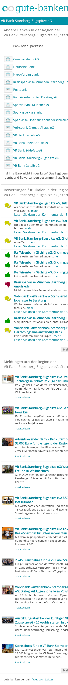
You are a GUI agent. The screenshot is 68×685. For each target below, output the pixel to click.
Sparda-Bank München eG (31, 105)
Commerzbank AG (26, 59)
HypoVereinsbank (26, 74)
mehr (34, 210)
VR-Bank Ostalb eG (26, 165)
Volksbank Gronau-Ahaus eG (33, 127)
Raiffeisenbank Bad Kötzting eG (35, 97)
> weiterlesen (22, 397)
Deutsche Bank (24, 67)
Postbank (20, 90)
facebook (37, 679)
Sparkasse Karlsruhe (27, 112)
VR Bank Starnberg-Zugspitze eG (36, 158)
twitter (49, 679)
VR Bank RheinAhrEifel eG (31, 143)
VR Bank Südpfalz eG (27, 150)
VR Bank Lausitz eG (26, 135)
